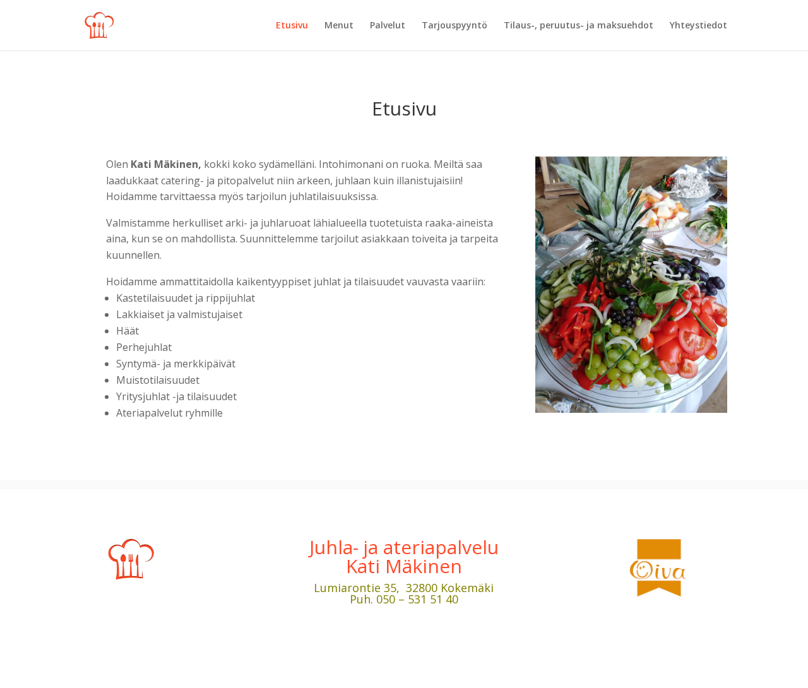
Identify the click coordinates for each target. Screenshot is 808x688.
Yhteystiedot (698, 26)
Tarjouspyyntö (454, 26)
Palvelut (387, 26)
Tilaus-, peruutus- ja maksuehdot (578, 26)
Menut (339, 26)
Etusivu (292, 26)
